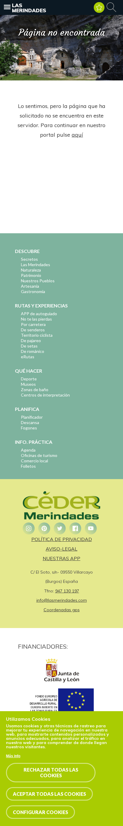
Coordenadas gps (62, 609)
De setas (29, 345)
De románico (32, 351)
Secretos (29, 259)
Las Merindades (29, 7)
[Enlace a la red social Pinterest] (44, 528)
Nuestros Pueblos (38, 280)
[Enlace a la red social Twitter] (60, 528)
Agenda (28, 449)
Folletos (28, 466)
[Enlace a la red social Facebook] (75, 528)
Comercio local (34, 460)
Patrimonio (31, 275)
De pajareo (31, 340)
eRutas (27, 356)
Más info (13, 756)
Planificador (32, 417)
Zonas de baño (34, 389)
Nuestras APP (61, 558)
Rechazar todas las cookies (51, 772)
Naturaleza (31, 269)
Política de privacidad (61, 539)
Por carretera (33, 324)
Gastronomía (33, 291)
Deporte (29, 378)
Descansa (30, 422)
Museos (28, 384)
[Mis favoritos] (99, 7)
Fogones (29, 427)
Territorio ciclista (37, 335)
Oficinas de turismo (39, 455)
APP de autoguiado (39, 313)
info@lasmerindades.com (61, 600)
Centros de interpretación (45, 394)
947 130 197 (67, 591)
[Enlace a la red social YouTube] (91, 528)
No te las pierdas (36, 318)
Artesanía (30, 286)
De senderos (33, 329)
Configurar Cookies (40, 812)
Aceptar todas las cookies (49, 794)
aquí (77, 134)
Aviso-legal (61, 549)
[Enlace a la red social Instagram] (29, 528)
